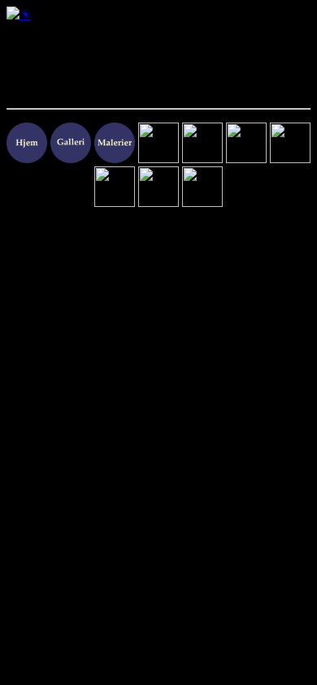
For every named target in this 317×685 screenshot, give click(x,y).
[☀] (19, 14)
